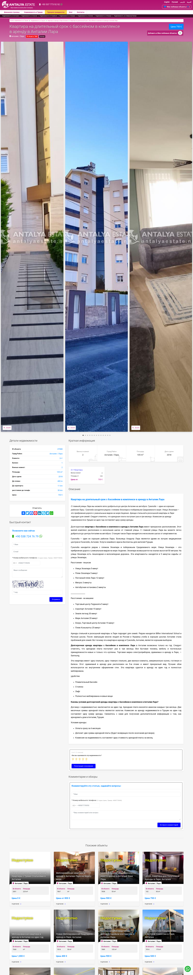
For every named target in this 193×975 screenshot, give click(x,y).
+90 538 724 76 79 (27, 536)
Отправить (56, 599)
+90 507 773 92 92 (51, 4)
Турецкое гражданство (56, 12)
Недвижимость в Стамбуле (48, 16)
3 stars (80, 758)
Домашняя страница (12, 12)
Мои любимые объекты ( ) (178, 6)
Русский (175, 2)
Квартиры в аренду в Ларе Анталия (57, 20)
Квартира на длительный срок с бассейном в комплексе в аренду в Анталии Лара (93, 20)
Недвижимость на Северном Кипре (125, 16)
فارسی (182, 2)
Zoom (8, 428)
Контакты (80, 12)
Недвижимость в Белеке (85, 16)
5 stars (86, 758)
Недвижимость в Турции (33, 12)
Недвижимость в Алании (29, 16)
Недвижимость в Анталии (10, 16)
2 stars (76, 758)
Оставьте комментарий (169, 825)
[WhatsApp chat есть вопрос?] (187, 970)
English (167, 2)
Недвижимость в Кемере (67, 16)
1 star (73, 758)
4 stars (83, 758)
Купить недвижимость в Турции (19, 20)
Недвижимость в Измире (103, 16)
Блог (70, 12)
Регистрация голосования (83, 766)
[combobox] (14, 563)
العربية (189, 2)
